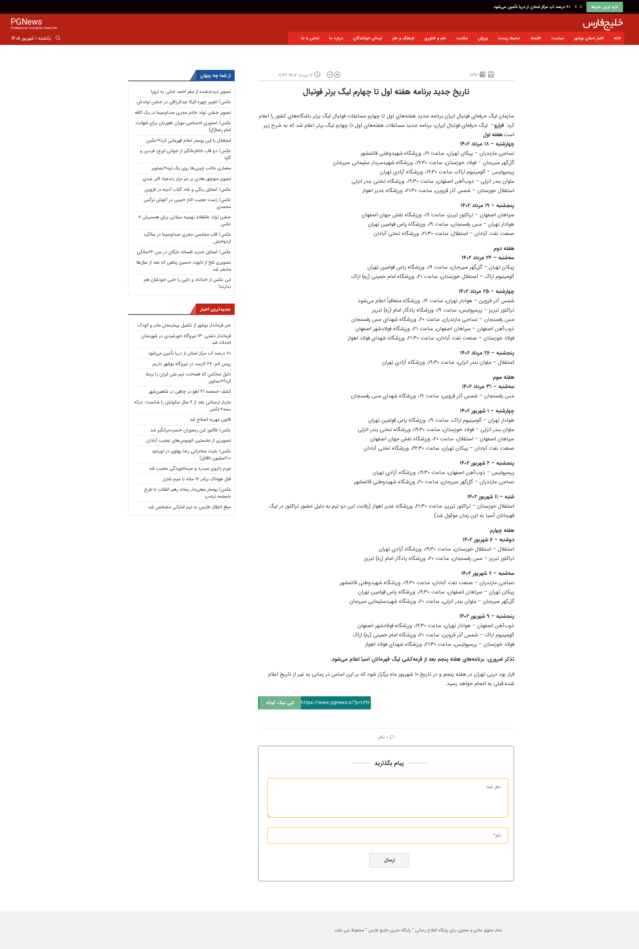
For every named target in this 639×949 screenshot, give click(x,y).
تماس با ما (310, 38)
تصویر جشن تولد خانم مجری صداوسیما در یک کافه (183, 112)
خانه (617, 38)
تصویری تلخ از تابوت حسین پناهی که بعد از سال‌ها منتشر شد (183, 266)
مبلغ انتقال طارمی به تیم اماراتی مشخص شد (189, 507)
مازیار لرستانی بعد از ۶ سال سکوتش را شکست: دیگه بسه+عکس (182, 405)
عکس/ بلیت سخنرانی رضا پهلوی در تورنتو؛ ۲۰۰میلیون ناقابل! (191, 454)
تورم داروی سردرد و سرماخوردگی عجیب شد (190, 468)
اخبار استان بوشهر (589, 38)
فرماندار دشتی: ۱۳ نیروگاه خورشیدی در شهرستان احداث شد (186, 339)
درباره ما (336, 38)
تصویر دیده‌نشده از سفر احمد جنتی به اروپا (191, 91)
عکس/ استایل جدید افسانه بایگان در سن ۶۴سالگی (184, 252)
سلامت (462, 38)
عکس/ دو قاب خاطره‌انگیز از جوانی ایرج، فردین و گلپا (185, 154)
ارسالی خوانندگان (367, 38)
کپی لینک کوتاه (280, 702)
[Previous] (575, 7)
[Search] (58, 39)
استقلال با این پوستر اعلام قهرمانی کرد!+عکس (188, 140)
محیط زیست (509, 38)
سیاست (557, 38)
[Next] (581, 7)
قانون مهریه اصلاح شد (210, 419)
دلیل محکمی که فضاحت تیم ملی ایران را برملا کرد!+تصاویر (188, 377)
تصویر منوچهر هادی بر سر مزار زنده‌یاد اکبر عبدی (187, 178)
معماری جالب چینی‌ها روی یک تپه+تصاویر (191, 168)
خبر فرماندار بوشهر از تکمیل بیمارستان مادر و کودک (184, 325)
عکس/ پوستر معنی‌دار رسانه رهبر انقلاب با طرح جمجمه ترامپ (187, 493)
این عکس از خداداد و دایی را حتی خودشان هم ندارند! (187, 283)
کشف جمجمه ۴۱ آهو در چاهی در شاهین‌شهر (190, 391)
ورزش (483, 38)
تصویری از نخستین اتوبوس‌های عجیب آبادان (188, 440)
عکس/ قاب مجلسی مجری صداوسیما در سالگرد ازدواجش (187, 238)
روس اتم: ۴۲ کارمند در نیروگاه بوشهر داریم (191, 363)
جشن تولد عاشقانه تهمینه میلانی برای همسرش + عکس (184, 220)
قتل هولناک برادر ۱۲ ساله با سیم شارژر (196, 479)
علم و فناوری (435, 38)
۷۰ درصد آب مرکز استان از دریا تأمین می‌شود (532, 7)
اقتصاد (535, 38)
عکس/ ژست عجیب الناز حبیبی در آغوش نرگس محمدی (187, 203)
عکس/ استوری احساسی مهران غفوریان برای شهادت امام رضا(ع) (183, 126)
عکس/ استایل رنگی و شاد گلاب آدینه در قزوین (187, 189)
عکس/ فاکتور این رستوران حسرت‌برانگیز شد (190, 430)
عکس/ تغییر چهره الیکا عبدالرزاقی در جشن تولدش (184, 102)
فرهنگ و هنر (403, 38)
